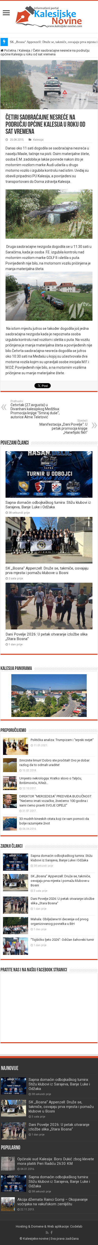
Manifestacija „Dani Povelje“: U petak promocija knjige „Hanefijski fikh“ (63, 426)
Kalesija (24, 50)
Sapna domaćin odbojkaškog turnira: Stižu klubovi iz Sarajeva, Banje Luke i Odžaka (48, 504)
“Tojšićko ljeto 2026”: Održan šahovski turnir (62, 940)
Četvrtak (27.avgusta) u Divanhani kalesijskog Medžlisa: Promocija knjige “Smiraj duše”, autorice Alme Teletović (35, 409)
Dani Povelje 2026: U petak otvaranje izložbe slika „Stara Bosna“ (59, 1126)
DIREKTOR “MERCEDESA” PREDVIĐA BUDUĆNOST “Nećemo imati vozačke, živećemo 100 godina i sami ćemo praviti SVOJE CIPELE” (55, 800)
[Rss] (47, 1233)
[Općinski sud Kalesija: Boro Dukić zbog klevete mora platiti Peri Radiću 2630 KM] (8, 1164)
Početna (10, 50)
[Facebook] (51, 1233)
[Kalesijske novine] (49, 16)
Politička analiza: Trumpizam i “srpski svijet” (62, 740)
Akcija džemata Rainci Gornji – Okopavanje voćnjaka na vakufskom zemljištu (52, 1201)
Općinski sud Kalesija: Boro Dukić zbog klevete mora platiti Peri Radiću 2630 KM (55, 1161)
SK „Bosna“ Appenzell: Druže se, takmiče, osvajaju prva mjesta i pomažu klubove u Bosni (47, 570)
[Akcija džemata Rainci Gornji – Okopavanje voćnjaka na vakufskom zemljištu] (8, 1204)
